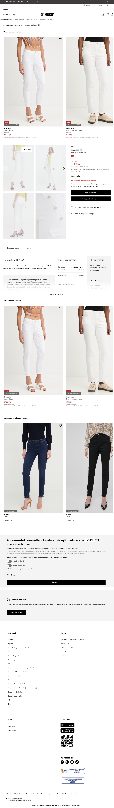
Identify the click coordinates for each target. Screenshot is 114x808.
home (5, 19)
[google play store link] (67, 725)
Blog (9, 704)
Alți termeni (12, 664)
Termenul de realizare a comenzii (72, 640)
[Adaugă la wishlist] (60, 39)
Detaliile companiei (47, 794)
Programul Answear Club (17, 672)
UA (26, 800)
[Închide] (107, 2)
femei (5, 9)
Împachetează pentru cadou (18, 676)
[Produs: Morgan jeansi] (33, 468)
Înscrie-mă (56, 582)
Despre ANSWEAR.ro (15, 692)
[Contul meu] (103, 14)
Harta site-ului (75, 794)
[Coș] (112, 14)
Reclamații (12, 652)
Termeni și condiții (14, 660)
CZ (10, 800)
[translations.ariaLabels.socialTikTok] (77, 762)
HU (16, 800)
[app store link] (67, 730)
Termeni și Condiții (32, 794)
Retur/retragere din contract (18, 648)
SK (24, 800)
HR (14, 800)
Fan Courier (65, 644)
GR (12, 800)
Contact (11, 640)
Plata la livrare (13, 726)
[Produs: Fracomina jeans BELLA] (33, 81)
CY (8, 800)
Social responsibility (15, 696)
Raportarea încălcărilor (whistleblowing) (22, 688)
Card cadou (12, 680)
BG (7, 800)
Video (28, 150)
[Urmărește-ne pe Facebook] (62, 762)
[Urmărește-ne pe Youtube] (72, 762)
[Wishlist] (107, 14)
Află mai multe (16, 613)
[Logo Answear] (47, 14)
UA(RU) (29, 800)
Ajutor (10, 644)
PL (19, 800)
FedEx (63, 656)
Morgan (73, 147)
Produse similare (91, 193)
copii (14, 14)
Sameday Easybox (67, 652)
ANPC (10, 700)
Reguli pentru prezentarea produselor (21, 668)
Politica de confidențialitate (18, 684)
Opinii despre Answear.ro (17, 656)
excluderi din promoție (77, 553)
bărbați (6, 14)
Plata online (12, 730)
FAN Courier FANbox (68, 648)
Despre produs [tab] (13, 248)
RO (21, 800)
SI (22, 800)
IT (17, 800)
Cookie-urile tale (62, 794)
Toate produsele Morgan (90, 199)
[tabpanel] (57, 273)
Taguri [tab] (29, 248)
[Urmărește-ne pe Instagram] (67, 762)
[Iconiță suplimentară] (73, 771)
